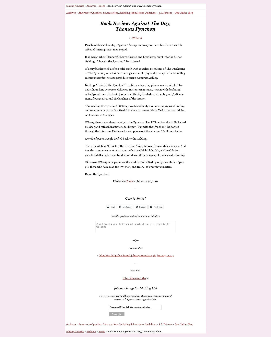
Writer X (137, 38)
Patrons (165, 12)
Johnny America (75, 5)
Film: (134, 278)
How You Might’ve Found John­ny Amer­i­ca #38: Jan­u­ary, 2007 (136, 255)
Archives (91, 5)
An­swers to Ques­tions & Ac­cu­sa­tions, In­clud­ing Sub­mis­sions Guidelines (117, 12)
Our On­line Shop (184, 12)
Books (102, 5)
